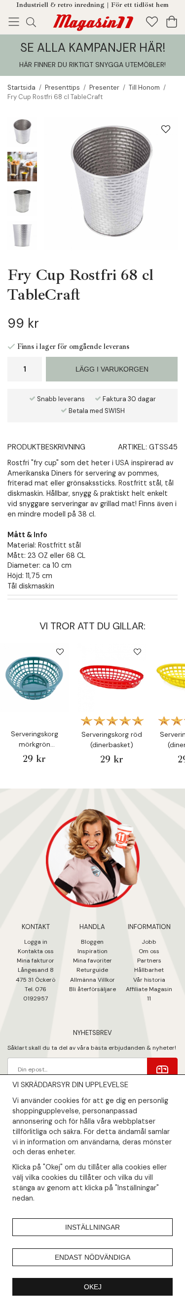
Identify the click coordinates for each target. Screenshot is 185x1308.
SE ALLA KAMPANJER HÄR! (92, 47)
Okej (93, 1287)
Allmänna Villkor (92, 980)
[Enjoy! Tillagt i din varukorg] (92, 20)
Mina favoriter (92, 960)
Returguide (92, 970)
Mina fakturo (34, 960)
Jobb (149, 942)
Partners (149, 960)
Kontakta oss (36, 951)
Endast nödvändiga (92, 1257)
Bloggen (92, 942)
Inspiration (92, 951)
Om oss (149, 951)
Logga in (35, 942)
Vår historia (149, 980)
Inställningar (92, 1227)
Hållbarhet (149, 970)
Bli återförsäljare (92, 989)
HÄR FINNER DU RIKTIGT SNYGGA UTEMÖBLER (91, 64)
